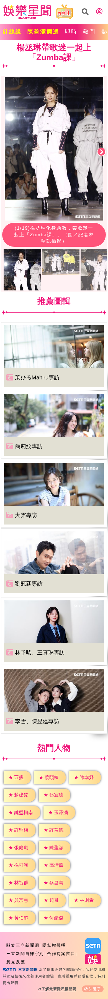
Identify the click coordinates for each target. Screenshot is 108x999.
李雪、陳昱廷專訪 (37, 721)
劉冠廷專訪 (29, 584)
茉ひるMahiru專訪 (37, 377)
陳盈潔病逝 (43, 31)
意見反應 (15, 961)
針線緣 (12, 31)
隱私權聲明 (54, 945)
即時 (71, 31)
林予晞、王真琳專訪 (40, 652)
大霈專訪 (26, 515)
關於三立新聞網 (22, 945)
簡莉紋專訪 (29, 446)
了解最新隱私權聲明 (59, 989)
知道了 (95, 989)
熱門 (89, 31)
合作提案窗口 (61, 953)
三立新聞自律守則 (25, 953)
